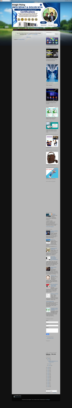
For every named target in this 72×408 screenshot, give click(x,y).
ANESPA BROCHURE (50, 301)
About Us (20, 29)
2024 (48, 368)
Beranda (29, 37)
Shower (32, 29)
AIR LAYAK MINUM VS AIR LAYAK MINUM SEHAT (54, 285)
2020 (48, 374)
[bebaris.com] (49, 338)
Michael (53, 214)
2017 (48, 379)
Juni (49, 359)
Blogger (48, 399)
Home (15, 29)
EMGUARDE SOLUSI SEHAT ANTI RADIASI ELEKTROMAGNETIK (54, 258)
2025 (48, 367)
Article (26, 29)
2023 (48, 370)
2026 (48, 358)
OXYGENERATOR (39, 29)
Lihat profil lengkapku (50, 226)
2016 (48, 380)
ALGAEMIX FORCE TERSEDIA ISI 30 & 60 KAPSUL (54, 309)
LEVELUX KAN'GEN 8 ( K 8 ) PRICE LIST (53, 362)
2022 (48, 371)
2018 (48, 377)
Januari (49, 365)
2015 (48, 382)
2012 (48, 386)
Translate (54, 392)
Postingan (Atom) (21, 39)
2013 (48, 385)
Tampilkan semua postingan (32, 34)
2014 (48, 383)
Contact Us (53, 239)
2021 (48, 373)
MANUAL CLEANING (54, 293)
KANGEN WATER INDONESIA (54, 249)
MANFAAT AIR (53, 275)
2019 (48, 376)
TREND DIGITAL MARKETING (51, 29)
